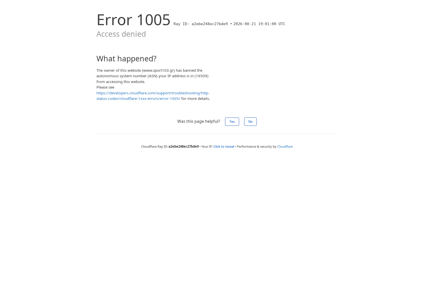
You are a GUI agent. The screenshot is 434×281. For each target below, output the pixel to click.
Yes (232, 122)
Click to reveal (223, 146)
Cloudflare (285, 146)
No (250, 122)
